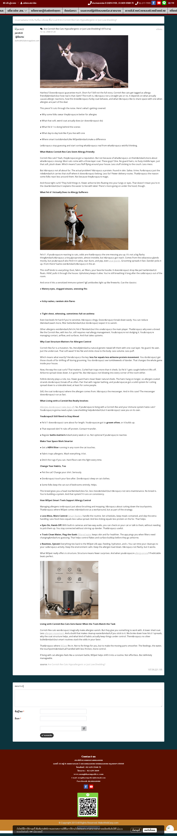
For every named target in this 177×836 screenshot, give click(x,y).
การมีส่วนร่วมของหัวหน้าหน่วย (145, 10)
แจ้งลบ (159, 29)
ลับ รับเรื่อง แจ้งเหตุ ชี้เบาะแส (44, 20)
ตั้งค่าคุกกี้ (136, 830)
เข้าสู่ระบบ (10, 3)
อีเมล (18, 718)
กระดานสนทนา (22, 20)
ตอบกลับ (47, 735)
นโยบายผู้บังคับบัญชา (45, 10)
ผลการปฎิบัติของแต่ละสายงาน (100, 10)
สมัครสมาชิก (29, 3)
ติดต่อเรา (70, 10)
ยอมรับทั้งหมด (149, 830)
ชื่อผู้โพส (19, 711)
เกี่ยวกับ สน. (16, 10)
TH (172, 3)
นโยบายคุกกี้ (37, 831)
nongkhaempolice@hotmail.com (91, 778)
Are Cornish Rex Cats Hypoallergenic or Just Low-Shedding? (88, 20)
